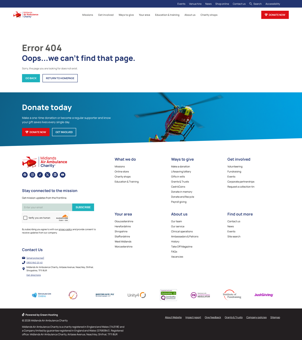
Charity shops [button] (209, 15)
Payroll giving (178, 201)
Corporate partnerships (240, 181)
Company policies (256, 317)
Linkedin (55, 175)
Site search (233, 236)
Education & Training (127, 181)
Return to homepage (60, 78)
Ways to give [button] (126, 15)
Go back (30, 78)
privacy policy (65, 229)
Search (257, 4)
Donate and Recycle (182, 196)
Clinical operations (182, 231)
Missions (120, 166)
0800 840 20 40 (34, 262)
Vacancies (177, 256)
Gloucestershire (124, 221)
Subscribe (83, 207)
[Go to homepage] (25, 15)
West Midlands (123, 241)
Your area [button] (144, 15)
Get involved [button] (106, 15)
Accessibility (273, 4)
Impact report (193, 317)
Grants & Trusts (180, 181)
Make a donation (180, 166)
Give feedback (213, 317)
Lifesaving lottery (181, 171)
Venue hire (195, 4)
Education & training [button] (167, 15)
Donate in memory (181, 191)
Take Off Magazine (181, 246)
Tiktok (40, 175)
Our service (177, 226)
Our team (176, 221)
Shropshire (121, 231)
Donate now (277, 15)
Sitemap (275, 317)
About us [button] (190, 15)
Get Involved (64, 132)
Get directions (33, 274)
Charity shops (123, 176)
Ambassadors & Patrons (184, 236)
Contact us (239, 4)
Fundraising (234, 171)
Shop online (222, 4)
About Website (173, 317)
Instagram (32, 175)
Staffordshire (122, 236)
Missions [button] (87, 15)
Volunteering (234, 166)
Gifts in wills (178, 176)
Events (181, 4)
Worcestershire (123, 246)
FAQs (174, 251)
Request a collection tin (240, 186)
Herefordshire (123, 226)
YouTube (62, 175)
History (175, 241)
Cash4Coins (178, 186)
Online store (122, 171)
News (208, 4)
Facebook (25, 175)
